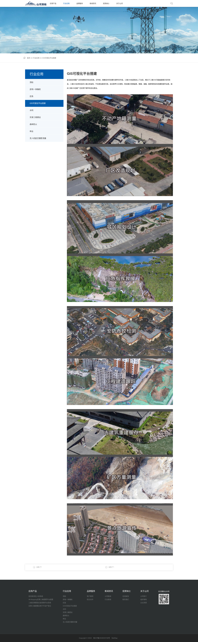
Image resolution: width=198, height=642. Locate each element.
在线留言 (125, 596)
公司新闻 (108, 596)
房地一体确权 (35, 89)
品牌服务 (79, 3)
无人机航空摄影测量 (38, 138)
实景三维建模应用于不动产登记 (40, 606)
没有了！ (112, 567)
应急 (31, 96)
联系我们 (125, 599)
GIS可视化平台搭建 (49, 58)
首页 (28, 58)
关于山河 (119, 3)
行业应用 (66, 3)
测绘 (31, 82)
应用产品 (53, 3)
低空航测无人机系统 (36, 596)
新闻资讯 (93, 3)
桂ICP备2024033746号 (101, 638)
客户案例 (90, 596)
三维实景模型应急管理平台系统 (40, 603)
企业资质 (143, 603)
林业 (31, 131)
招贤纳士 (106, 3)
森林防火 (33, 124)
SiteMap (114, 638)
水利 (31, 110)
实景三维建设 (35, 117)
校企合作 (90, 599)
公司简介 (143, 596)
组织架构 (143, 599)
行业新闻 (108, 599)
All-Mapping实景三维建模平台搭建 (41, 599)
